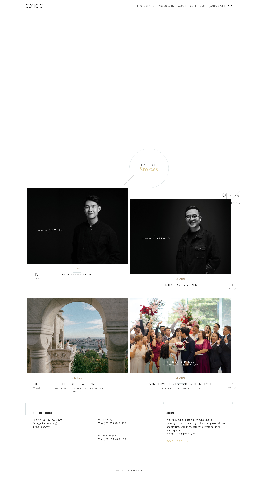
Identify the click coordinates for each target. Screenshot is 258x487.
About (182, 6)
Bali (216, 6)
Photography (146, 6)
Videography (166, 6)
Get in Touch (198, 6)
